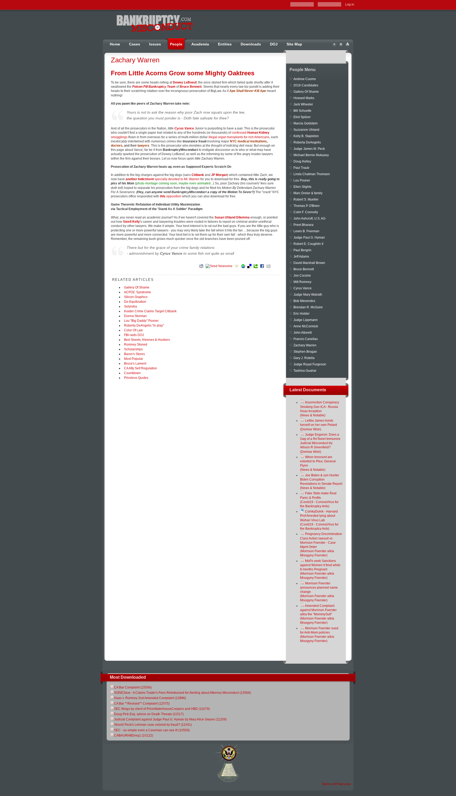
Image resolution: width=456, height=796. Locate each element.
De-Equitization (135, 302)
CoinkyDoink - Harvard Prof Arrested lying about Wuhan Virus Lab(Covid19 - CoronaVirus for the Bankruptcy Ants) (319, 520)
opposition (170, 196)
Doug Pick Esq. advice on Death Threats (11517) (149, 714)
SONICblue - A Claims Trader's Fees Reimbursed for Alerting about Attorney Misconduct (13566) (182, 693)
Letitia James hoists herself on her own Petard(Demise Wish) (318, 425)
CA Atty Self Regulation (140, 368)
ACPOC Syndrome (137, 292)
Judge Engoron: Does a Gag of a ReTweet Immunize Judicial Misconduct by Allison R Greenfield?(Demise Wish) (320, 443)
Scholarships (133, 349)
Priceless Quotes (136, 378)
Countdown (132, 373)
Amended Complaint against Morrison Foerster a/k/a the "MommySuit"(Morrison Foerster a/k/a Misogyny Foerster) (318, 614)
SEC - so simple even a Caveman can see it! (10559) (152, 730)
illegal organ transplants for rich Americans (238, 137)
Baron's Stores (134, 354)
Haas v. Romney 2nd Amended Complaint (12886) (150, 698)
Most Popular (133, 359)
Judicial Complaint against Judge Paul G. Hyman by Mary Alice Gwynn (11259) (170, 719)
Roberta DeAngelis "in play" (144, 325)
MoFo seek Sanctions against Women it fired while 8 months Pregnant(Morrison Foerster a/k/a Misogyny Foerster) (320, 569)
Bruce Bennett (191, 87)
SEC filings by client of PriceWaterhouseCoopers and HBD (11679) (162, 709)
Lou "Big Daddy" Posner (141, 321)
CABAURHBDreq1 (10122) (133, 735)
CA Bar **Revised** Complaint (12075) (142, 703)
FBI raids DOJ (134, 335)
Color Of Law (133, 330)
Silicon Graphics (136, 297)
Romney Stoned (135, 344)
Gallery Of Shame (136, 287)
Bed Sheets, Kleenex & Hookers (147, 340)
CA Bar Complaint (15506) (133, 687)
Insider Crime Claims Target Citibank (150, 311)
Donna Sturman (135, 316)
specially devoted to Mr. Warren (163, 179)
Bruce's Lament (135, 363)
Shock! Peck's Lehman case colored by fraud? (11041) (153, 725)
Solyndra (130, 306)
